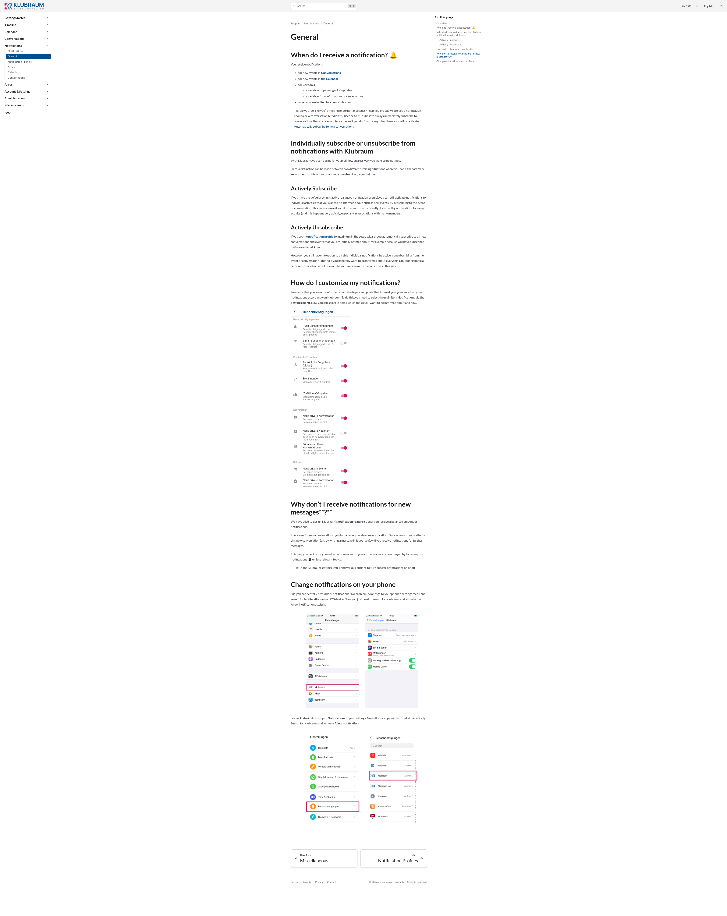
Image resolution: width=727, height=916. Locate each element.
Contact (331, 882)
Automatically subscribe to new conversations (324, 126)
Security (307, 882)
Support (295, 23)
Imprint (295, 882)
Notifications (312, 23)
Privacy (319, 882)
